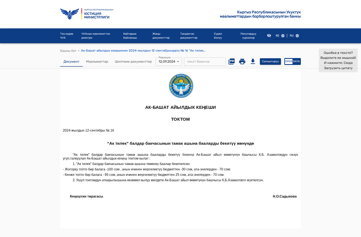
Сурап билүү (218, 35)
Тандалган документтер (188, 35)
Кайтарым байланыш (130, 35)
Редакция (164, 57)
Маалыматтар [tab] (97, 61)
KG (277, 35)
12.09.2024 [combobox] (167, 61)
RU (292, 35)
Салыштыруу (270, 61)
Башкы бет (68, 51)
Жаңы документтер (161, 35)
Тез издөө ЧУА (66, 35)
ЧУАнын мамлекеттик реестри (95, 35)
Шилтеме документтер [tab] (133, 61)
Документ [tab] (71, 61)
